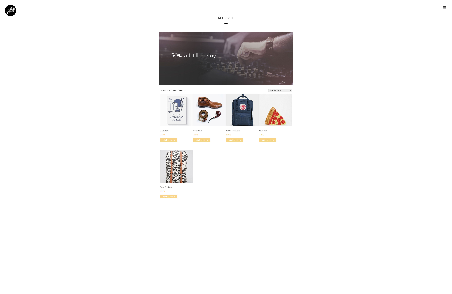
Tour (437, 8)
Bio (407, 8)
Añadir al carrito (169, 140)
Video (427, 8)
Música (417, 8)
